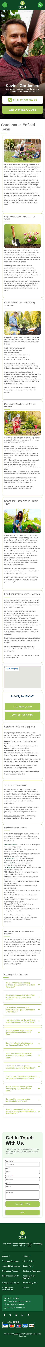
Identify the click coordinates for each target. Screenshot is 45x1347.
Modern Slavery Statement (28, 1277)
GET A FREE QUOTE (22, 109)
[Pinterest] (28, 1315)
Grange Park (9, 858)
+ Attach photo (22, 1204)
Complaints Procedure (11, 1271)
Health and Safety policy (31, 1271)
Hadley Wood (10, 867)
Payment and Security (10, 1283)
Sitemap (25, 1288)
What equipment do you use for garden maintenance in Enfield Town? (19, 1033)
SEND (22, 1212)
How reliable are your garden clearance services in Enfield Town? (20, 1067)
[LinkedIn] (22, 1315)
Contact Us (26, 1256)
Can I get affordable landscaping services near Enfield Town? (19, 1044)
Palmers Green (10, 844)
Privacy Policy (28, 1261)
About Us (5, 1256)
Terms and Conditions (10, 1261)
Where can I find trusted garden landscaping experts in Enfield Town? (19, 1089)
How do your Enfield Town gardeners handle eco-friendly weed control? (21, 1077)
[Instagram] (16, 1315)
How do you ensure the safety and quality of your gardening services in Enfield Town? (21, 1112)
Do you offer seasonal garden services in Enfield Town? (18, 1100)
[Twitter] (10, 1315)
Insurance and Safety (10, 1276)
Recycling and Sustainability (7, 1289)
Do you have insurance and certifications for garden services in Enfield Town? (20, 1010)
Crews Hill (8, 863)
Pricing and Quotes (29, 1283)
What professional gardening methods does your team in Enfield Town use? (20, 985)
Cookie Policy (27, 1266)
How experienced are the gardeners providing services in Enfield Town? (20, 1021)
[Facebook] (4, 1315)
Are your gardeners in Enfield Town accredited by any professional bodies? (20, 997)
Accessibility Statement (11, 1266)
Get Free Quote (22, 706)
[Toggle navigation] (4, 5)
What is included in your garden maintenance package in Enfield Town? (19, 1056)
